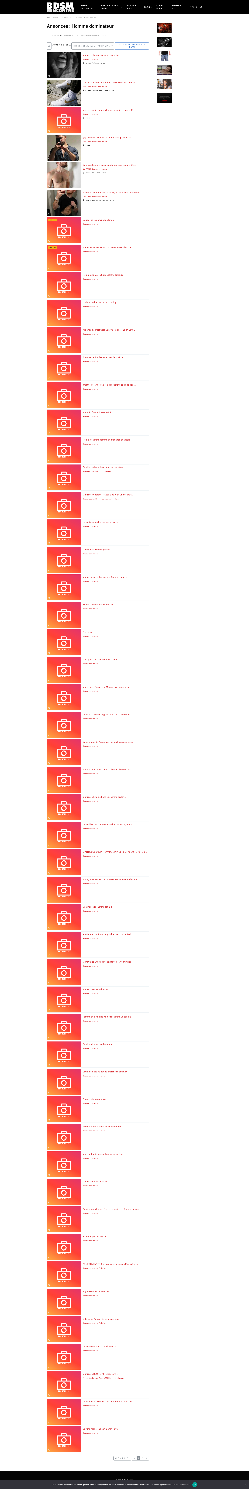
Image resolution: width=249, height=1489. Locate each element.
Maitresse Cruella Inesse (95, 989)
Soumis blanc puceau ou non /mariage (102, 1126)
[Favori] (49, 76)
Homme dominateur (90, 59)
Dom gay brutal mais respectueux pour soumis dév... (109, 165)
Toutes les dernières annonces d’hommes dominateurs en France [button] (78, 36)
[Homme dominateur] (164, 28)
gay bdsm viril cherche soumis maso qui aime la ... (108, 137)
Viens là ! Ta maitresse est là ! (98, 412)
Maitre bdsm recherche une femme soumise (105, 577)
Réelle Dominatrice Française (98, 604)
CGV (124, 1480)
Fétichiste (115, 499)
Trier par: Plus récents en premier (92, 46)
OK (195, 1485)
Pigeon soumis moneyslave (96, 1291)
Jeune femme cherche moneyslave (100, 522)
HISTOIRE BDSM (176, 7)
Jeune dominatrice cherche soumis (100, 1346)
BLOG (147, 7)
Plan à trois (88, 632)
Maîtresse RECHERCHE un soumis (100, 1374)
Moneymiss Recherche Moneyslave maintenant (106, 687)
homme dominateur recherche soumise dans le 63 (108, 110)
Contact (130, 1480)
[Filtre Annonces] (49, 46)
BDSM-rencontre (53, 18)
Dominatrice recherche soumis (98, 1044)
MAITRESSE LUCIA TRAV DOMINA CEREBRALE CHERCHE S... (115, 852)
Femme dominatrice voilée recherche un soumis (107, 1016)
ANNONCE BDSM (131, 7)
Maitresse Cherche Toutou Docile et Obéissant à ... (108, 494)
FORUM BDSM (159, 7)
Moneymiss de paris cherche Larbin (100, 659)
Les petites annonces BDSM (71, 18)
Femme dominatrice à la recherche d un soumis (106, 769)
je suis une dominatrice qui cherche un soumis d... (107, 934)
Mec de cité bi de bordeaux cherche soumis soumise (109, 82)
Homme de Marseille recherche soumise (103, 275)
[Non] (245, 1484)
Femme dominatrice (90, 1378)
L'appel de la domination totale (99, 220)
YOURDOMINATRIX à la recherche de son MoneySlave (110, 1264)
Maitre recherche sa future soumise (101, 55)
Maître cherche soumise (95, 1181)
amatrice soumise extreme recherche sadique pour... (109, 384)
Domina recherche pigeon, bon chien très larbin (106, 714)
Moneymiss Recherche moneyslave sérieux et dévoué (110, 879)
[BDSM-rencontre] (60, 7)
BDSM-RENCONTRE (87, 7)
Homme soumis (89, 471)
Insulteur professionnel (94, 1236)
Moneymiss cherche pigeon (96, 549)
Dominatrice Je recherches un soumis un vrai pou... (108, 1401)
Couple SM (103, 1378)
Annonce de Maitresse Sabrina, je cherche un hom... (109, 330)
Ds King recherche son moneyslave (100, 1429)
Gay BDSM (87, 87)
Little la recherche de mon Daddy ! (100, 302)
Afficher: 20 (121, 1458)
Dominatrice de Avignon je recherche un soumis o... (108, 742)
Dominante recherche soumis (97, 907)
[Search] (201, 7)
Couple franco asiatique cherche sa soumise (105, 1071)
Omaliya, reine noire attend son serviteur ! (104, 467)
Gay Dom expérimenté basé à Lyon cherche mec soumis (111, 192)
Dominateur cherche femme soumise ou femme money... (111, 1209)
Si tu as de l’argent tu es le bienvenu (101, 1319)
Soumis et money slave (94, 1099)
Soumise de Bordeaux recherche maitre (103, 357)
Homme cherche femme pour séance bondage (106, 439)
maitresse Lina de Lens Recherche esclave (104, 797)
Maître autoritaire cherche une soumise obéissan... (108, 247)
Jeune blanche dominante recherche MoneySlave (107, 824)
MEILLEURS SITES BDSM (109, 7)
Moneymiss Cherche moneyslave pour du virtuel (107, 961)
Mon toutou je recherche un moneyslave (103, 1154)
